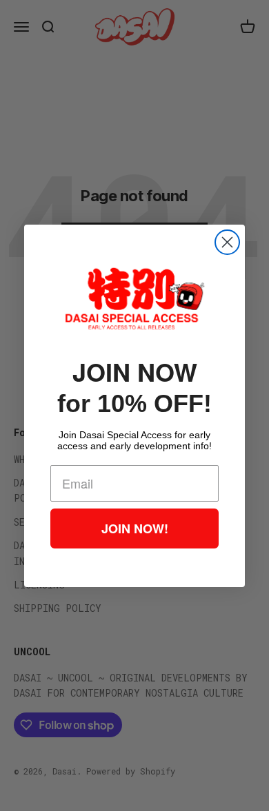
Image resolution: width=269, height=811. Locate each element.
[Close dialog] (227, 242)
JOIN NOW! (134, 528)
